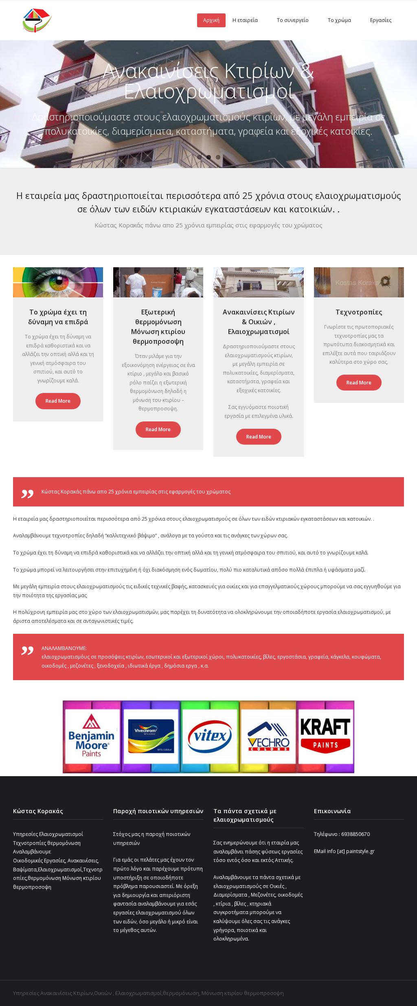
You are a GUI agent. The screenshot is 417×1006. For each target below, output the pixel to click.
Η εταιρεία (245, 20)
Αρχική (211, 20)
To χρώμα (339, 20)
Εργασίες (380, 20)
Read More (58, 400)
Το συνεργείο (293, 20)
